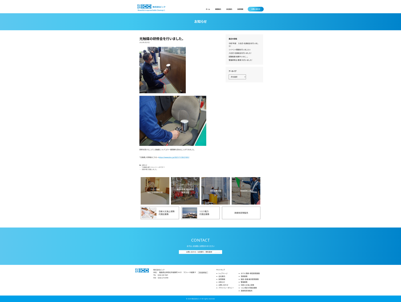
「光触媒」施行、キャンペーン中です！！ (153, 167)
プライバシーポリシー (226, 288)
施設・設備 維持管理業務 (250, 279)
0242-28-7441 (163, 275)
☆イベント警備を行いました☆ (240, 50)
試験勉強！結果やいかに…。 (238, 56)
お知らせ (144, 165)
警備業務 (244, 282)
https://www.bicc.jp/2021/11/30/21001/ (174, 157)
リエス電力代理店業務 (249, 288)
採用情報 (240, 9)
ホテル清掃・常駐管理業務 (250, 273)
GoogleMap (203, 272)
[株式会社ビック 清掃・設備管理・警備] (151, 7)
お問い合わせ (255, 9)
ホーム (208, 9)
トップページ (223, 273)
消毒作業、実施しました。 (149, 169)
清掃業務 (244, 276)
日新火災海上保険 (247, 285)
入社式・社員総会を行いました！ (240, 53)
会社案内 (229, 9)
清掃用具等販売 (246, 291)
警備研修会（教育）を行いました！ (240, 60)
